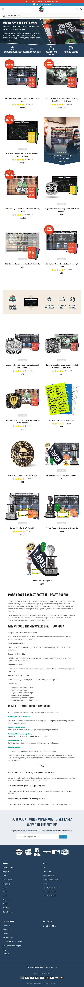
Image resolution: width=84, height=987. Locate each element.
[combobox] (42, 16)
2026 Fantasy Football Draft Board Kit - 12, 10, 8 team (22, 99)
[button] (2, 9)
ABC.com (54, 967)
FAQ (44, 868)
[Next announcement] (80, 4)
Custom (5, 904)
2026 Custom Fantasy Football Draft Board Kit (22, 264)
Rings (5, 888)
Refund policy (47, 872)
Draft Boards (7, 880)
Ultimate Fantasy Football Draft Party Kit (61, 475)
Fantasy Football (8, 868)
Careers (5, 934)
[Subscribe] (63, 836)
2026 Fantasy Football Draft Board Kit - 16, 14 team (61, 265)
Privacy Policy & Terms (50, 880)
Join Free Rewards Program (12, 946)
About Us (6, 930)
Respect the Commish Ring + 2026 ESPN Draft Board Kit (62, 210)
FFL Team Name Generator (12, 942)
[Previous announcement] (4, 4)
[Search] (4, 16)
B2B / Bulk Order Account (51, 888)
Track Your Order (48, 876)
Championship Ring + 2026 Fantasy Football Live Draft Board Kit (22, 366)
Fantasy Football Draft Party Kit (22, 528)
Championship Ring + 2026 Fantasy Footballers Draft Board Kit (22, 421)
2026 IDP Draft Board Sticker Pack (61, 420)
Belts (4, 876)
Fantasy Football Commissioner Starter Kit (62, 528)
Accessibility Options (49, 896)
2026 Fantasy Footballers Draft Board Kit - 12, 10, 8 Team (22, 210)
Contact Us (6, 926)
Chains (5, 892)
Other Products (8, 912)
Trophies (6, 872)
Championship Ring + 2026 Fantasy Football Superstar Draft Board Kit (61, 366)
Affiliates (45, 884)
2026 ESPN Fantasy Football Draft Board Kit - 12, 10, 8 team (22, 155)
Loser (5, 896)
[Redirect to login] (77, 9)
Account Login (8, 938)
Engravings (6, 884)
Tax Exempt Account (49, 892)
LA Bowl (6, 954)
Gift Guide (6, 908)
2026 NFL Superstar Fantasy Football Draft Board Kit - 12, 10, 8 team (62, 99)
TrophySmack (38, 983)
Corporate (6, 900)
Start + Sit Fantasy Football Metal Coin (22, 475)
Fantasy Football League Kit (42, 581)
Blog (4, 950)
